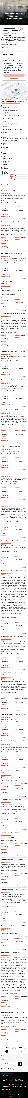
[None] (17, 60)
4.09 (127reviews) (18, 18)
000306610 (5, 153)
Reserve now (14, 75)
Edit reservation (14, 78)
